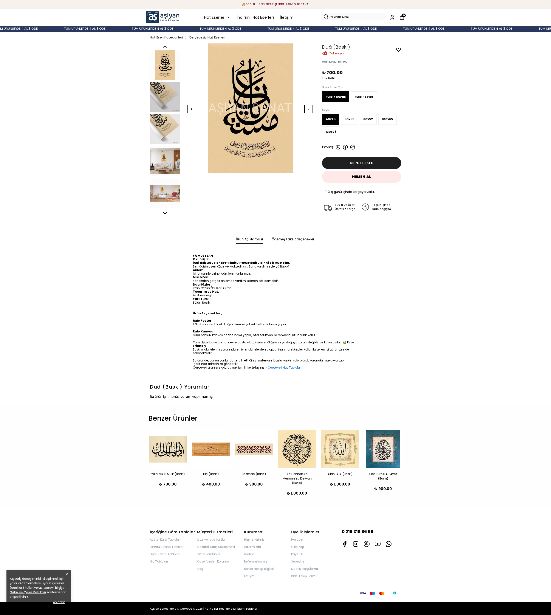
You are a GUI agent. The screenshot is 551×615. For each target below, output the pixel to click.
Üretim (249, 554)
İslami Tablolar (247, 609)
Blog (200, 569)
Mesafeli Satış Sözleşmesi (216, 547)
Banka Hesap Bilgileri (259, 569)
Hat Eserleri (214, 17)
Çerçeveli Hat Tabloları (285, 367)
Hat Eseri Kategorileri (166, 37)
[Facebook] (345, 544)
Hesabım (297, 539)
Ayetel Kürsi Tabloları (165, 539)
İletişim (286, 17)
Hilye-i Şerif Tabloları (165, 554)
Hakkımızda (252, 547)
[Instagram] (356, 544)
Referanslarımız (255, 561)
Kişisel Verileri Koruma (213, 561)
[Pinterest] (367, 544)
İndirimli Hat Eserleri (255, 17)
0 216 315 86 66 (357, 532)
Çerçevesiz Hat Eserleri (207, 37)
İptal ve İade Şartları (211, 539)
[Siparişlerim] (392, 17)
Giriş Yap (297, 547)
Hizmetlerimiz (254, 539)
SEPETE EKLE (361, 162)
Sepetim (297, 561)
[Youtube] (378, 544)
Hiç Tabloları (159, 561)
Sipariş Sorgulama (304, 569)
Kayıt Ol (297, 554)
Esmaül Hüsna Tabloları (167, 547)
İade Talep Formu (304, 576)
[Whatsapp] (389, 544)
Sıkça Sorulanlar (208, 554)
